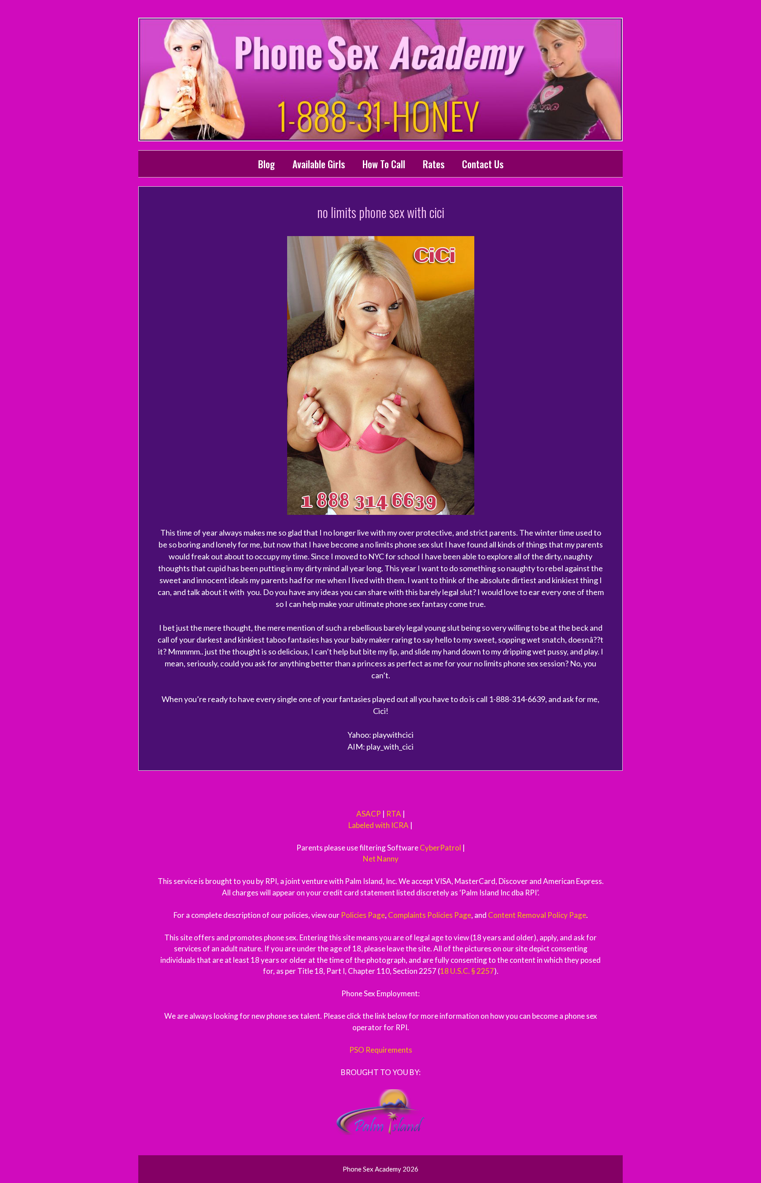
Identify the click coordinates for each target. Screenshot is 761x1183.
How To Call (383, 164)
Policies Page (363, 915)
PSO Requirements (380, 1049)
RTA (393, 813)
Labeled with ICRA (378, 825)
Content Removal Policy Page (537, 915)
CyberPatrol (440, 847)
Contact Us (482, 164)
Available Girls (318, 164)
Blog (266, 164)
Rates (433, 164)
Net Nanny (381, 858)
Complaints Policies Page (429, 915)
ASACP (368, 813)
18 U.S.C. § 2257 (467, 971)
